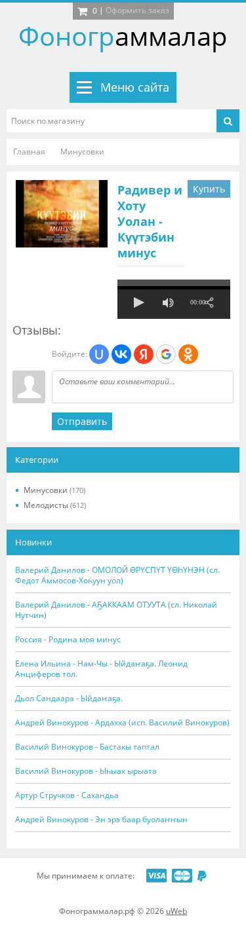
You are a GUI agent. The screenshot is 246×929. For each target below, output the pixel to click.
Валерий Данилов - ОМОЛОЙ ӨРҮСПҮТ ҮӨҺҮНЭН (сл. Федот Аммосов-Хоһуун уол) (117, 575)
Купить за (209, 190)
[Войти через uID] (99, 354)
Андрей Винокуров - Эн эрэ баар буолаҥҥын (101, 819)
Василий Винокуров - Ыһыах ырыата (86, 771)
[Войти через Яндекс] (144, 354)
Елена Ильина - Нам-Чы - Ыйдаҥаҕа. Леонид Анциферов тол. (101, 669)
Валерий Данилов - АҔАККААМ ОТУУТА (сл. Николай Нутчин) (116, 610)
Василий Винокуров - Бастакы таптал (87, 747)
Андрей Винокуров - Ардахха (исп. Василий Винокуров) (122, 723)
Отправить (82, 421)
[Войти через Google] (166, 354)
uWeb (176, 911)
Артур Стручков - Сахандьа (67, 795)
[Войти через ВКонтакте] (121, 354)
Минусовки (54, 490)
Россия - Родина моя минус (68, 639)
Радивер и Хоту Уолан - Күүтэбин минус (149, 221)
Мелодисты (55, 505)
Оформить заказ (137, 10)
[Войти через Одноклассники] (188, 354)
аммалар (123, 36)
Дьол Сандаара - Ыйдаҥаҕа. (69, 698)
